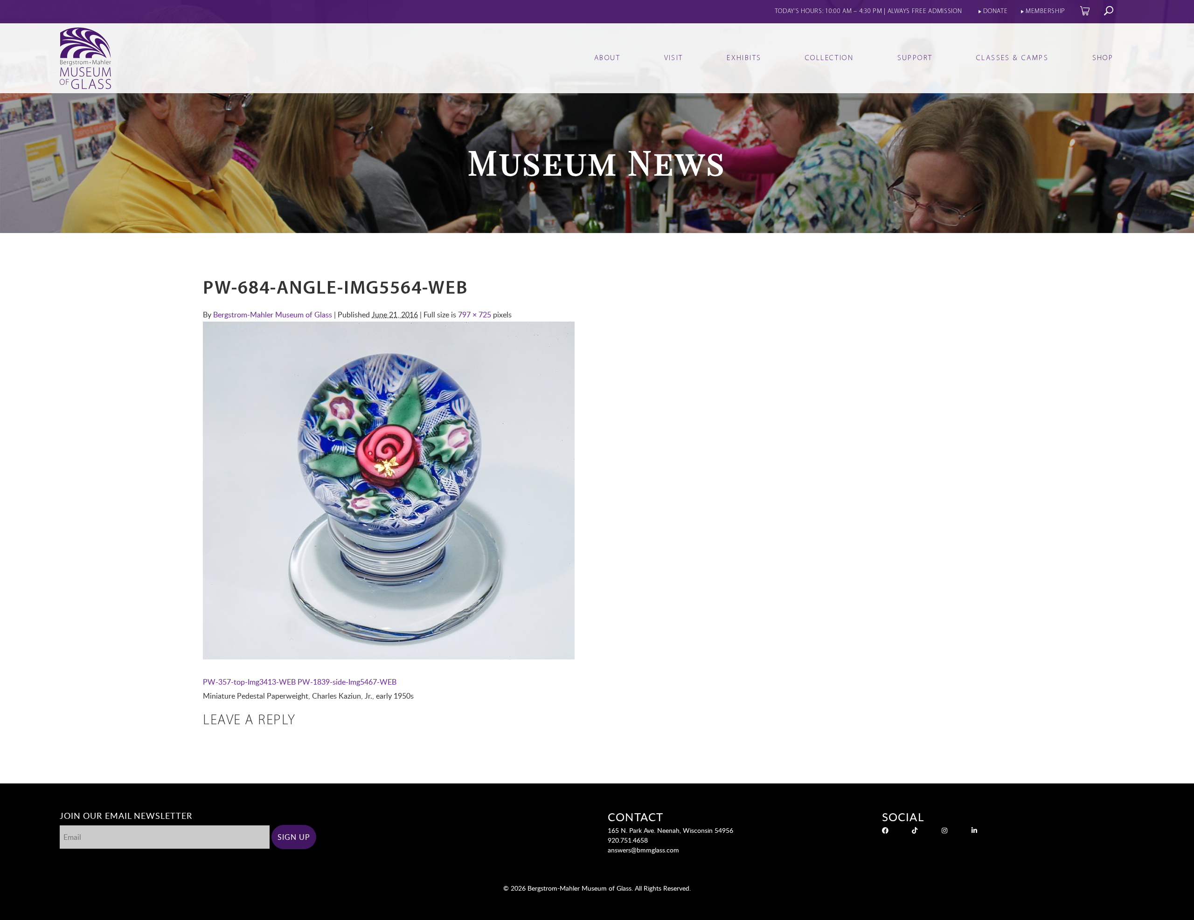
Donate (995, 11)
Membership (1045, 11)
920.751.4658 (628, 840)
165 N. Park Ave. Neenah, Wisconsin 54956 (670, 830)
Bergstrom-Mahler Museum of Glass (272, 314)
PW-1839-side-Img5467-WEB (347, 682)
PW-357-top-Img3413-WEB (249, 682)
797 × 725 (474, 314)
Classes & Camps (1012, 58)
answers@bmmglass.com (643, 849)
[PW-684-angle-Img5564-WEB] (389, 657)
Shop (1103, 58)
